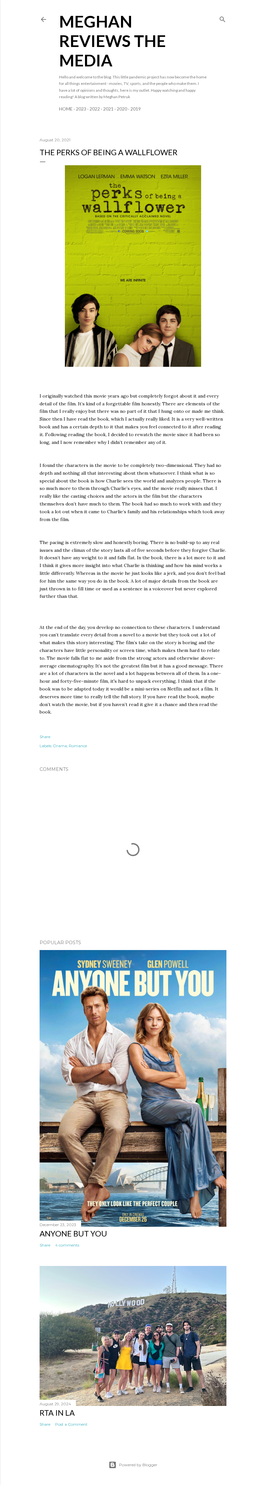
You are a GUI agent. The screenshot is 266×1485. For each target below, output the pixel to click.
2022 (95, 108)
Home (66, 108)
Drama (60, 745)
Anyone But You (73, 1233)
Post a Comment (71, 1424)
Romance (78, 745)
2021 (108, 108)
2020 (122, 108)
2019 (135, 108)
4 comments (67, 1245)
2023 (81, 108)
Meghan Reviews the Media (112, 41)
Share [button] (45, 736)
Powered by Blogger (138, 1464)
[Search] (222, 18)
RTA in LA (57, 1412)
